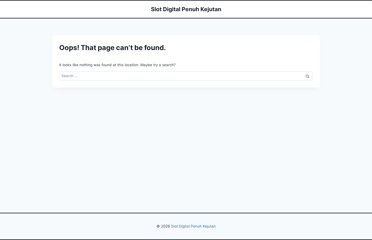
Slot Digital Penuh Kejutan (193, 226)
